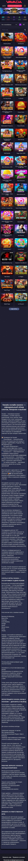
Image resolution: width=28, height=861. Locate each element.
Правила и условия (19, 857)
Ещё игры (14, 309)
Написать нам (7, 857)
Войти (4, 5)
